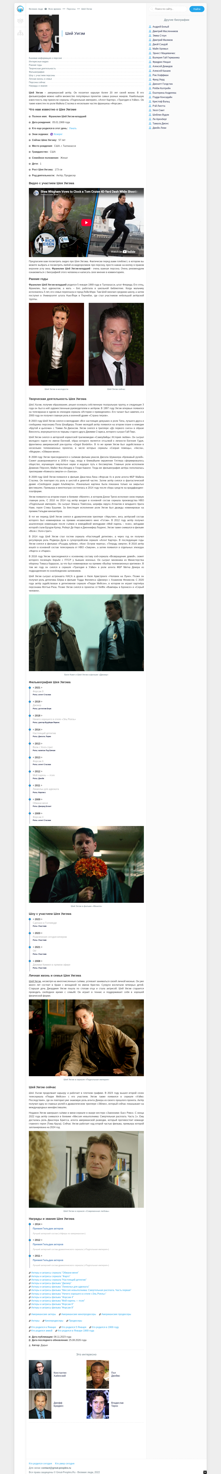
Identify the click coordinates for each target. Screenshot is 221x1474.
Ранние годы (35, 65)
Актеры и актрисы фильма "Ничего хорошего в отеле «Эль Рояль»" (68, 1293)
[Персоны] (20, 21)
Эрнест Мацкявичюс (163, 53)
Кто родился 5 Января (73, 1327)
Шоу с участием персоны (42, 75)
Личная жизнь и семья (40, 79)
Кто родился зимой (41, 1330)
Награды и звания (38, 85)
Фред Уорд (158, 79)
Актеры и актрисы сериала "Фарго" (50, 1276)
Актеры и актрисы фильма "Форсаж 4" (52, 1297)
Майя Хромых (160, 48)
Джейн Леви (159, 128)
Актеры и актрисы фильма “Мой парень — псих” (58, 1300)
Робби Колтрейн (161, 88)
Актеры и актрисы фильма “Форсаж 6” (52, 1304)
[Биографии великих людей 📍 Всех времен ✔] (20, 9)
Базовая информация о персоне (45, 58)
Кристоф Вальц (161, 101)
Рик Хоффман (160, 75)
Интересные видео (38, 61)
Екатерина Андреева (164, 93)
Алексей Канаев (161, 71)
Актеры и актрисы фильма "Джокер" (51, 1283)
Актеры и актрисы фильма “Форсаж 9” (52, 1307)
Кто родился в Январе (43, 1327)
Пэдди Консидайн (162, 97)
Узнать (73, 128)
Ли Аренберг (159, 119)
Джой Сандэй (160, 44)
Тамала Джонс (160, 123)
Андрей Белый (160, 26)
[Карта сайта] (20, 33)
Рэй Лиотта (158, 106)
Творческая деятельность (42, 68)
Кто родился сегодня (40, 1463)
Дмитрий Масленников (165, 31)
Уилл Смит (158, 110)
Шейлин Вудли (160, 114)
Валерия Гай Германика (166, 57)
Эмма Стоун (159, 35)
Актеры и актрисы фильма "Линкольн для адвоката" (60, 1286)
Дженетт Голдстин (162, 84)
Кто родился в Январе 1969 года (76, 1330)
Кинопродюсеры (54, 1320)
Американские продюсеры (116, 1314)
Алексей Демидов (162, 66)
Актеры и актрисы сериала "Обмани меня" (55, 1272)
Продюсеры (75, 1320)
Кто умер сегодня (64, 1463)
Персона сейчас (37, 82)
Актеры (35, 1320)
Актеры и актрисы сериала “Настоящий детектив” (58, 1279)
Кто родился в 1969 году (105, 1327)
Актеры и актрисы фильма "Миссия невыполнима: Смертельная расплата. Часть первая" (81, 1290)
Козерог (58, 134)
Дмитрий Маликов (162, 40)
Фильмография (36, 72)
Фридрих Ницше (161, 62)
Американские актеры (43, 1314)
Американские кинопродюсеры (78, 1314)
